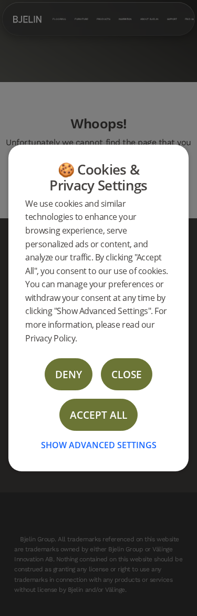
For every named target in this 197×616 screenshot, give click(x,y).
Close (126, 374)
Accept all (98, 415)
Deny (68, 374)
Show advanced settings (99, 445)
